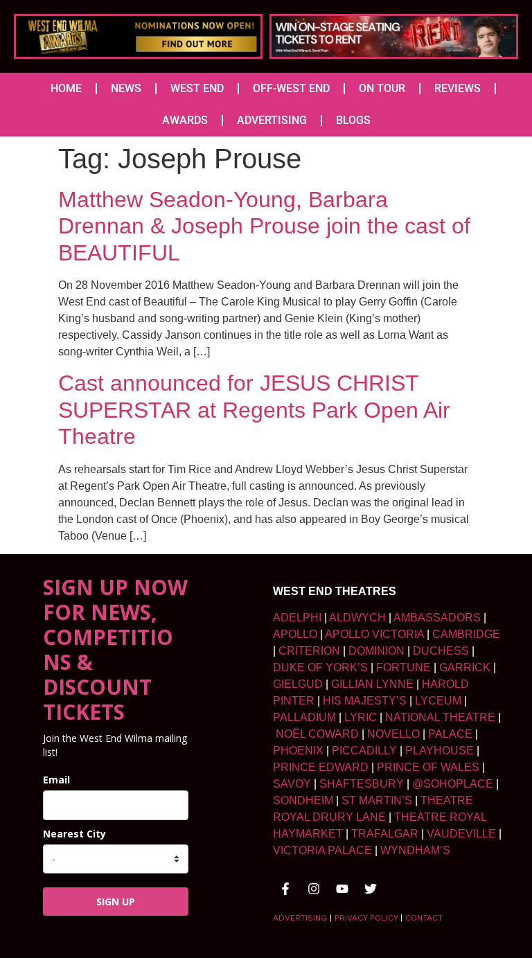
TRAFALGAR (384, 834)
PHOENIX (298, 750)
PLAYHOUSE (439, 750)
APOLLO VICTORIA (374, 634)
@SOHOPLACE (452, 784)
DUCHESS (441, 651)
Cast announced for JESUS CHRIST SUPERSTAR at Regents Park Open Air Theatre (254, 410)
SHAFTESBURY (361, 784)
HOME (66, 88)
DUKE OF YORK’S (320, 667)
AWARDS (185, 120)
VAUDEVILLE (461, 834)
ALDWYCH (357, 617)
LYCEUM (438, 701)
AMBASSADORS (437, 617)
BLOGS (353, 120)
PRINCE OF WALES (428, 767)
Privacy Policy (366, 918)
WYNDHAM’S (415, 850)
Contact (424, 918)
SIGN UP (115, 901)
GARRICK (464, 667)
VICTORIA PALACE (322, 850)
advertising (300, 918)
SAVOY (292, 784)
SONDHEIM (303, 800)
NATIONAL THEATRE (440, 717)
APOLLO (295, 634)
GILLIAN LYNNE (372, 684)
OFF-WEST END (291, 88)
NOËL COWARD (317, 734)
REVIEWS (457, 88)
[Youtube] (342, 888)
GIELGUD (298, 684)
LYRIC (360, 717)
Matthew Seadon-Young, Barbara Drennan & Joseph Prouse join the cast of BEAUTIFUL (264, 226)
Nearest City (74, 833)
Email (56, 779)
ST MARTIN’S (377, 800)
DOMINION (376, 651)
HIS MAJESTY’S (365, 701)
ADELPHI (297, 617)
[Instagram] (313, 888)
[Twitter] (370, 888)
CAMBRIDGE (466, 634)
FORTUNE (403, 667)
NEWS (126, 88)
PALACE (450, 734)
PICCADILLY (364, 750)
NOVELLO (393, 734)
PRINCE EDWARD (321, 767)
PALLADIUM (304, 717)
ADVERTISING (272, 120)
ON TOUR (382, 88)
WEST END (197, 88)
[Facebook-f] (285, 888)
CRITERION (309, 651)
